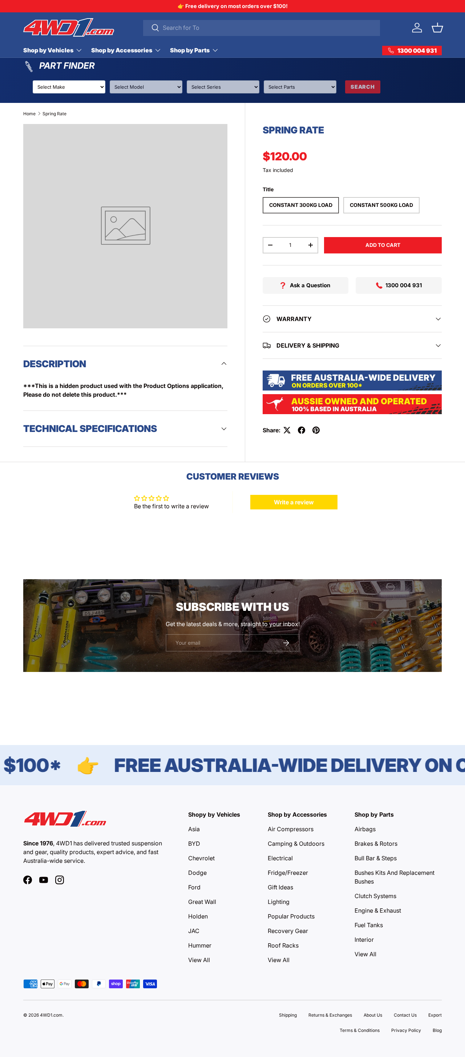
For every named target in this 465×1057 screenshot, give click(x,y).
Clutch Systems (375, 896)
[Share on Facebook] (301, 430)
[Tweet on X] (287, 430)
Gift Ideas (280, 887)
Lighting (279, 901)
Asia (194, 829)
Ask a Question (310, 285)
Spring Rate (54, 113)
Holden (198, 916)
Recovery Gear (288, 930)
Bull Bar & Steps (376, 858)
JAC (193, 930)
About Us (373, 1015)
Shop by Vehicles (48, 50)
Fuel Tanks (369, 925)
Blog (437, 1030)
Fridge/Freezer (288, 872)
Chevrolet (201, 858)
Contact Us (405, 1015)
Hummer (199, 945)
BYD (194, 843)
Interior (364, 939)
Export (435, 1015)
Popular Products (291, 916)
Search (363, 87)
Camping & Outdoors (296, 843)
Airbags (365, 829)
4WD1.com (51, 1015)
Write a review (294, 502)
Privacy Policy (406, 1030)
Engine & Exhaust (378, 910)
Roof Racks (283, 945)
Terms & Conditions (360, 1030)
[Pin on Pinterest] (316, 430)
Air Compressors (291, 829)
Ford (194, 887)
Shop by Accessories (121, 50)
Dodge (197, 872)
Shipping (288, 1015)
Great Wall (202, 901)
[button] (437, 28)
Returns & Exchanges (330, 1015)
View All (199, 960)
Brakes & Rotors (376, 843)
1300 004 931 (403, 285)
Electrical (280, 858)
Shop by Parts (190, 50)
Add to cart (382, 245)
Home (29, 113)
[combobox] (261, 28)
